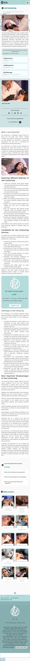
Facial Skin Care (8, 528)
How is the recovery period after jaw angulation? (13, 482)
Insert (2, 659)
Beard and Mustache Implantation (22, 510)
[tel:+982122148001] (20, 122)
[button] (9, 113)
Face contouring (22, 546)
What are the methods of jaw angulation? (15, 472)
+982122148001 (8, 58)
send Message (7, 72)
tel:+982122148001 (13, 122)
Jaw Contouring (8, 546)
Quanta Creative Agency (21, 647)
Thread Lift (8, 579)
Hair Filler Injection (21, 580)
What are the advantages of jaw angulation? (16, 477)
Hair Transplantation (22, 529)
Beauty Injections (22, 561)
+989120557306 (8, 65)
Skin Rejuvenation (8, 562)
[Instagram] (13, 619)
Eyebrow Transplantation (8, 509)
